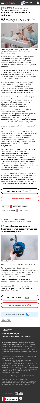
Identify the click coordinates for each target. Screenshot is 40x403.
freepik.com (12, 261)
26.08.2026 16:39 (6, 220)
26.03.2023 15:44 (6, 8)
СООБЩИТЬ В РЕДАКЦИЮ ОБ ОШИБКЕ (16, 337)
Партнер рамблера (8, 393)
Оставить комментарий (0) (20, 198)
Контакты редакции (10, 334)
